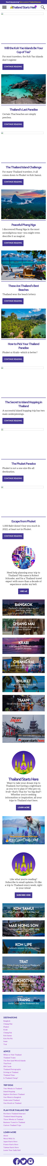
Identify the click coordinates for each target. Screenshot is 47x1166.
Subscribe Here (23, 895)
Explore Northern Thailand (13, 1094)
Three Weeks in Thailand (13, 1119)
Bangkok (6, 1021)
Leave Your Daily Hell (11, 1150)
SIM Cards (7, 1066)
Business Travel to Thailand (14, 1122)
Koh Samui (7, 1036)
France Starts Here (10, 1145)
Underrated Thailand (11, 1100)
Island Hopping (9, 1092)
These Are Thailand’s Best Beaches (23, 288)
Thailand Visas (9, 1075)
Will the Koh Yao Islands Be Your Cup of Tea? (23, 50)
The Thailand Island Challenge (23, 167)
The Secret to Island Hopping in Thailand (23, 404)
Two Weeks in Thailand (12, 1089)
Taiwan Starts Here (11, 1147)
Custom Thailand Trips (12, 1125)
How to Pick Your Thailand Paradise (23, 346)
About (5, 1136)
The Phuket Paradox (23, 463)
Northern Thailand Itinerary (14, 1114)
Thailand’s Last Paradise (24, 109)
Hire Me (23, 591)
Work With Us (9, 1139)
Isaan (5, 1041)
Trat (5, 1044)
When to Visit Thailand (12, 1055)
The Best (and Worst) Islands (14, 1061)
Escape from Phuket (23, 521)
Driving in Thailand (10, 1072)
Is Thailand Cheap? (10, 1078)
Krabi (5, 1030)
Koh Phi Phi (7, 1039)
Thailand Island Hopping (12, 1117)
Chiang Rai (7, 1033)
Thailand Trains (9, 1058)
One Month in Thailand (12, 1103)
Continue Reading (13, 67)
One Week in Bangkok (12, 1097)
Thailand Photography (12, 1069)
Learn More (23, 808)
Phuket (6, 1027)
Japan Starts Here (10, 1142)
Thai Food (7, 1064)
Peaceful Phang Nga (23, 225)
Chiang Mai (7, 1024)
